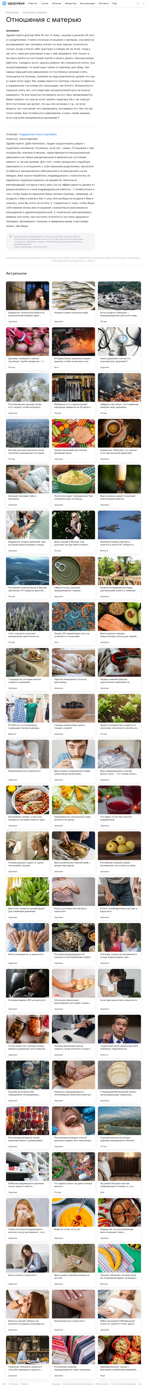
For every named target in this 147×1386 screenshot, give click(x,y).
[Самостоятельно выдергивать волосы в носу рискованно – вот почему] (27, 1219)
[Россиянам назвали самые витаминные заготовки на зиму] (119, 852)
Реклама (24, 1384)
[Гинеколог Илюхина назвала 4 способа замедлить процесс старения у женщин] (27, 1357)
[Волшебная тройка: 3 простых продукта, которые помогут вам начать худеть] (27, 807)
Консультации (12, 12)
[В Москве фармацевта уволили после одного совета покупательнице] (27, 1173)
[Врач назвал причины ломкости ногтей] (73, 1265)
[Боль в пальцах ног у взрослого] (27, 944)
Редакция (56, 1384)
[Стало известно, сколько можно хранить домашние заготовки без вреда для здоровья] (27, 1036)
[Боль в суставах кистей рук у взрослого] (73, 898)
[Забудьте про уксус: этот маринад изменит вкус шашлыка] (119, 394)
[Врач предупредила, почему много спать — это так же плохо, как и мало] (119, 761)
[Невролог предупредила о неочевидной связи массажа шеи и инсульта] (73, 1082)
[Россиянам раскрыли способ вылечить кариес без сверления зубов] (73, 1127)
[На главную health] (15, 3)
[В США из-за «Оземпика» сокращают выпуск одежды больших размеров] (27, 715)
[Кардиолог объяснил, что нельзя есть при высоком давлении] (119, 440)
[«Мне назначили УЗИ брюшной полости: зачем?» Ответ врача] (119, 1311)
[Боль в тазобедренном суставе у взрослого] (119, 898)
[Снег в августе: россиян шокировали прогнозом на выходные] (27, 623)
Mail (4, 1384)
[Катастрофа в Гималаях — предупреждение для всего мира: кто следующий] (119, 302)
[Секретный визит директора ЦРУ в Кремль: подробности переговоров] (119, 1036)
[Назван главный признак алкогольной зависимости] (119, 669)
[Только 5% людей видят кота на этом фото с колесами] (73, 623)
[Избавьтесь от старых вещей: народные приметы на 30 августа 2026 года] (73, 394)
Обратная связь (102, 1384)
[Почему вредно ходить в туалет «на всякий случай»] (27, 852)
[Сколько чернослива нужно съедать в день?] (73, 715)
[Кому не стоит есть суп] (73, 1219)
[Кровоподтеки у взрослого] (73, 1311)
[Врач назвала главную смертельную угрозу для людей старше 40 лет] (119, 623)
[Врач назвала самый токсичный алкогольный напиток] (119, 486)
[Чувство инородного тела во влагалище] (73, 669)
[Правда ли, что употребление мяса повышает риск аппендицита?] (119, 1219)
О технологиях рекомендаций (123, 1384)
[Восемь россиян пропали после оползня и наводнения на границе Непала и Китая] (27, 440)
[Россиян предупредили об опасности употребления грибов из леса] (73, 944)
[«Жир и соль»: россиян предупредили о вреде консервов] (73, 577)
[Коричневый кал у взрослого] (27, 761)
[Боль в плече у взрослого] (27, 1265)
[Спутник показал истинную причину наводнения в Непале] (119, 1127)
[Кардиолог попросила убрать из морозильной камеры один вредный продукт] (27, 302)
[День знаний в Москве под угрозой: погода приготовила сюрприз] (73, 532)
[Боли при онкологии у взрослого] (119, 990)
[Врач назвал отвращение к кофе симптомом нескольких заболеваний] (73, 761)
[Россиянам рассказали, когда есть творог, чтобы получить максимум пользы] (27, 394)
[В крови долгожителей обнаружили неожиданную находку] (27, 1082)
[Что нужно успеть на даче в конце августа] (73, 1173)
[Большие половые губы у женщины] (27, 486)
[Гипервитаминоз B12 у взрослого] (27, 990)
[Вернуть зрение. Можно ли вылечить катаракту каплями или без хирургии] (27, 1311)
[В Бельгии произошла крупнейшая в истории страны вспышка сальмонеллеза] (73, 990)
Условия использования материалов (77, 1384)
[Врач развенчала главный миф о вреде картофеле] (73, 852)
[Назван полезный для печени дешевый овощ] (73, 440)
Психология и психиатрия (35, 12)
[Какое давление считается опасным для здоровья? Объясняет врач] (119, 348)
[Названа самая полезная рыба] (73, 302)
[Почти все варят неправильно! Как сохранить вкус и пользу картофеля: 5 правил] (73, 486)
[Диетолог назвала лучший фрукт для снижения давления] (27, 898)
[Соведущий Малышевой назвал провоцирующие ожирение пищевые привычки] (119, 1082)
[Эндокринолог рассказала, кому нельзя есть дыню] (73, 807)
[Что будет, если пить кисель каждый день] (119, 807)
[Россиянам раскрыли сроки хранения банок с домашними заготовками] (27, 1127)
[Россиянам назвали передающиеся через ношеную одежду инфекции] (73, 1357)
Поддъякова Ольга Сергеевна (38, 134)
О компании (14, 1384)
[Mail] (4, 3)
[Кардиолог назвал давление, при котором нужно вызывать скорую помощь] (27, 532)
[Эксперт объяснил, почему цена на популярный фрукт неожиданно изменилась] (119, 1265)
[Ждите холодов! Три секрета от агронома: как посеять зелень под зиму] (119, 715)
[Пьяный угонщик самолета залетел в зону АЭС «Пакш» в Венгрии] (119, 532)
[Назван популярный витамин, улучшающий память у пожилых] (119, 577)
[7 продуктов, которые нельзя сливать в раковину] (27, 669)
